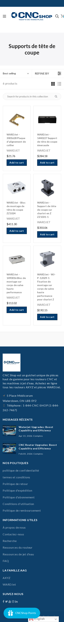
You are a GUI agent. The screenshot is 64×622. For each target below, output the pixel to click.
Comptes (38, 436)
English (39, 618)
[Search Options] (57, 96)
